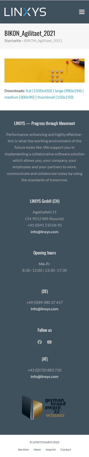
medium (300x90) (19, 97)
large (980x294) (68, 90)
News (37, 449)
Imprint (51, 449)
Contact (66, 449)
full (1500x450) (39, 90)
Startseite (12, 40)
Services (23, 449)
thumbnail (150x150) (55, 97)
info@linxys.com (44, 231)
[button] (82, 12)
